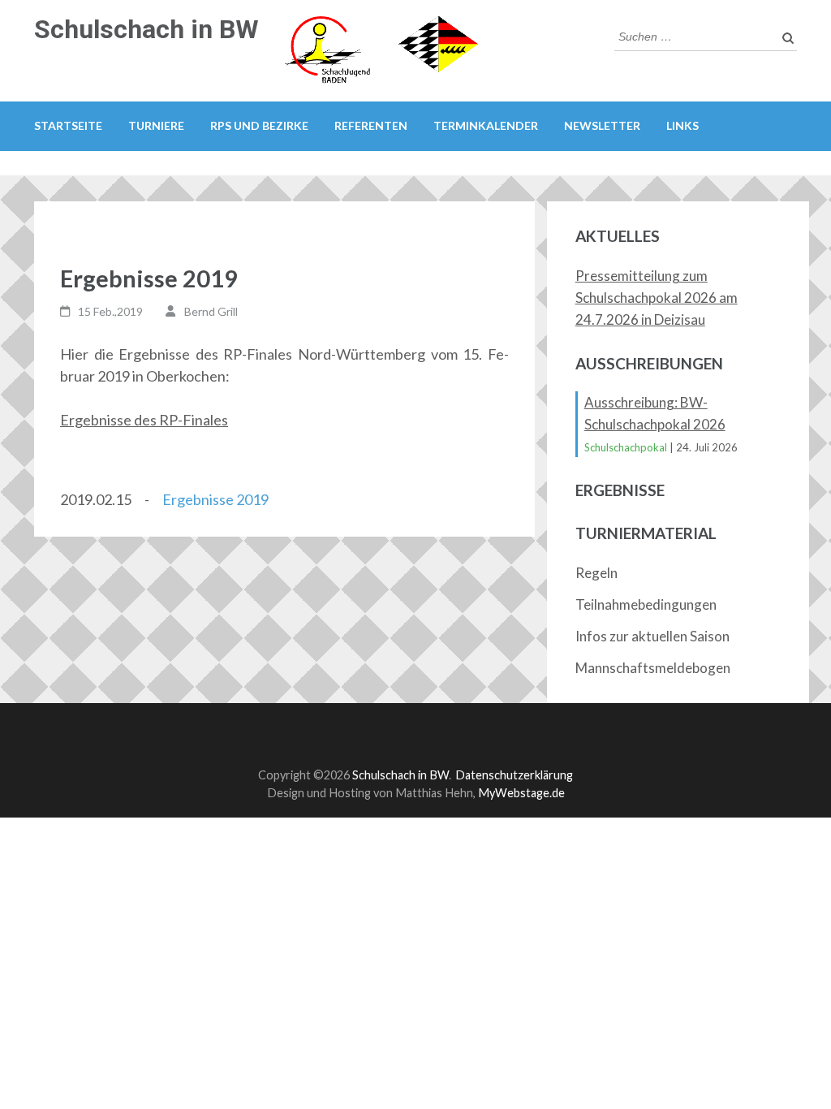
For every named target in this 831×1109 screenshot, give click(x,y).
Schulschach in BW (146, 29)
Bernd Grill (211, 311)
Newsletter (602, 125)
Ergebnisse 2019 (215, 499)
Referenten (370, 125)
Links (682, 125)
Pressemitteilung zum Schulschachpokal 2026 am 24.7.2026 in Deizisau (656, 297)
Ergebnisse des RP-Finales (144, 420)
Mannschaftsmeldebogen (652, 667)
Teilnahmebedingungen (646, 604)
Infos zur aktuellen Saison (652, 636)
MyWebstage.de (521, 793)
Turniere (156, 125)
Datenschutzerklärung (514, 775)
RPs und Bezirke (259, 125)
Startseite (68, 125)
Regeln (596, 572)
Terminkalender (485, 125)
